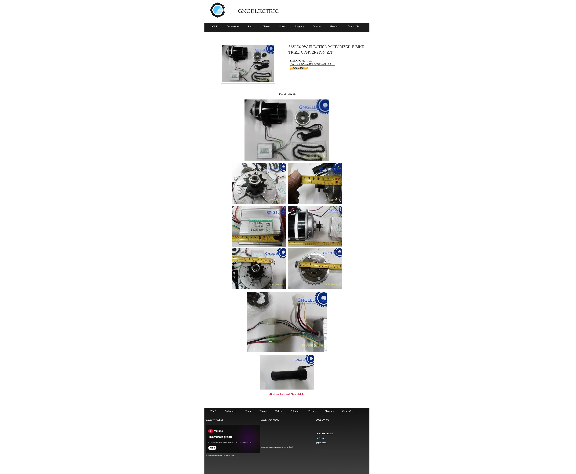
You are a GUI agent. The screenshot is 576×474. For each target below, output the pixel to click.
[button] (259, 183)
